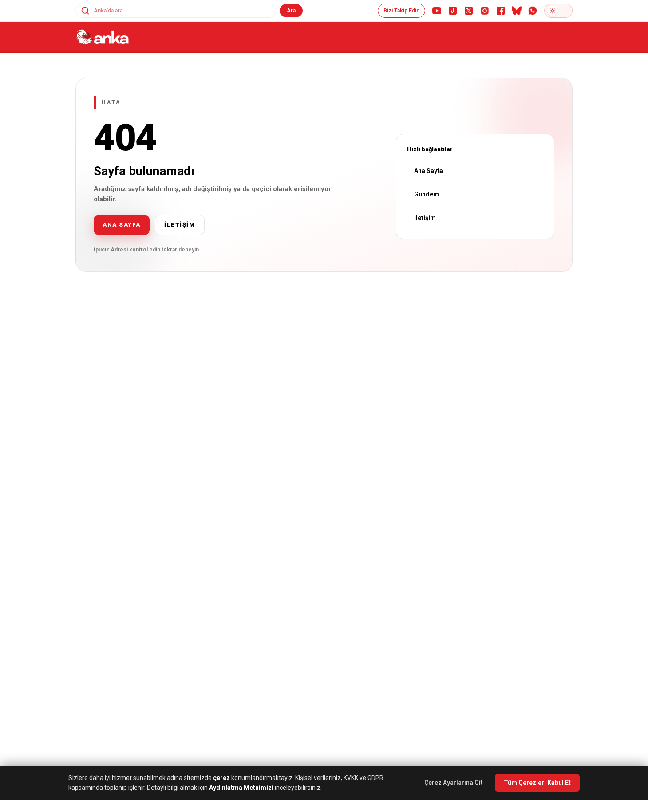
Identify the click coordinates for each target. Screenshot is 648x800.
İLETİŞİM (179, 224)
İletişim (425, 217)
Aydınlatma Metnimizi (241, 787)
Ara (291, 11)
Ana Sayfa (428, 170)
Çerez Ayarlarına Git (453, 782)
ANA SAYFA (122, 224)
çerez (221, 777)
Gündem (426, 194)
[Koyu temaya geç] (558, 11)
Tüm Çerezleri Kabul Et (537, 782)
